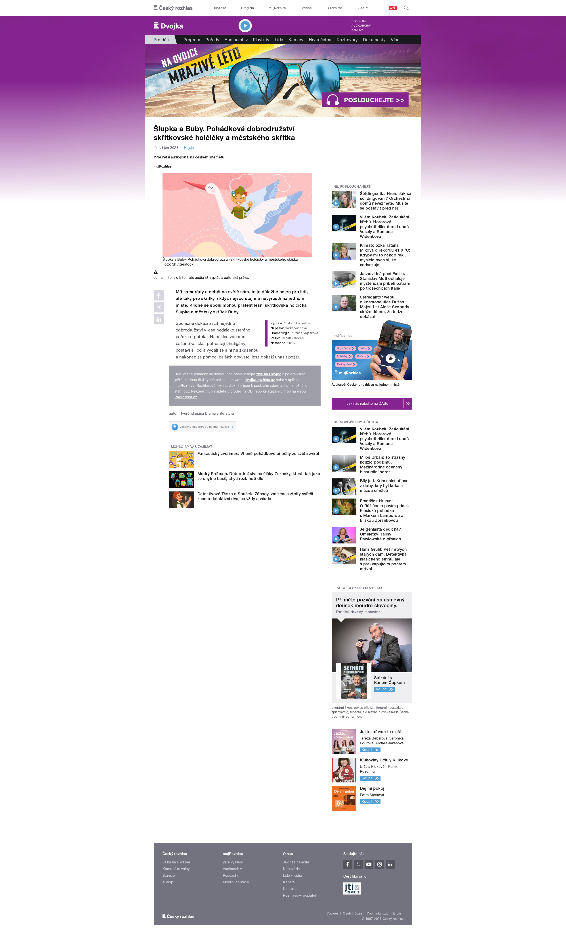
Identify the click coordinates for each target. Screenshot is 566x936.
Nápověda (291, 869)
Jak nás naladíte (296, 862)
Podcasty (230, 875)
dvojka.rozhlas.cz (260, 380)
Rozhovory (347, 39)
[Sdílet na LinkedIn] (159, 319)
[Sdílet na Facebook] (159, 295)
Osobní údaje (353, 913)
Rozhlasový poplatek (300, 895)
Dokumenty (374, 39)
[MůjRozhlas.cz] (162, 167)
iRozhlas (220, 8)
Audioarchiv (361, 25)
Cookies (332, 913)
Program (247, 8)
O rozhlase (335, 8)
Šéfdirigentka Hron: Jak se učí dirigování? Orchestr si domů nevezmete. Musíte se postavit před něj (385, 200)
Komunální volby (176, 869)
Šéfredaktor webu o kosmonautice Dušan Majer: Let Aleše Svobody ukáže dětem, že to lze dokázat (384, 307)
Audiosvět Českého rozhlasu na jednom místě (366, 384)
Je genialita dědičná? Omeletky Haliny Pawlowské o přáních (380, 534)
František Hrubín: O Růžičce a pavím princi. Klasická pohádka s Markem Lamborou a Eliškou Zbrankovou (384, 511)
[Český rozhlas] (173, 8)
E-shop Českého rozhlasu (358, 588)
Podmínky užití (377, 913)
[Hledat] (406, 8)
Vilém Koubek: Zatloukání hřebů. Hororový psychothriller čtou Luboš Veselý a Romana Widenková (384, 227)
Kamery (357, 30)
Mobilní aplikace (236, 882)
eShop (168, 882)
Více (397, 39)
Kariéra (288, 882)
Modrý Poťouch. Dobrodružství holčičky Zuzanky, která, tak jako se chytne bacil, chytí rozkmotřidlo (258, 476)
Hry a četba (320, 39)
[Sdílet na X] (159, 307)
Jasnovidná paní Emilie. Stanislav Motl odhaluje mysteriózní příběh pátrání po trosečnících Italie (385, 281)
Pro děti (161, 39)
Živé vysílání (344, 364)
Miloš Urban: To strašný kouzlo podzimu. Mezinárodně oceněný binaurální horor (382, 464)
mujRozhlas (277, 8)
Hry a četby (343, 348)
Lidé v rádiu (292, 875)
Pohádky (342, 356)
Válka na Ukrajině (176, 862)
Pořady (212, 39)
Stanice (306, 8)
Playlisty (261, 39)
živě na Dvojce (268, 374)
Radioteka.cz (185, 397)
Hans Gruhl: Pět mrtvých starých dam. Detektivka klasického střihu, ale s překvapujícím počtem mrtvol (383, 559)
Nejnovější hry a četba (355, 422)
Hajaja (189, 148)
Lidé (279, 39)
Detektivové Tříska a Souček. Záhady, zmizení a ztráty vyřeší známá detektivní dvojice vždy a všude (255, 496)
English (398, 913)
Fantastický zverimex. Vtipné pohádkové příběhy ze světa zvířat (258, 453)
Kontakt (289, 889)
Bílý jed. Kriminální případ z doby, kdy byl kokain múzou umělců (384, 485)
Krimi (363, 348)
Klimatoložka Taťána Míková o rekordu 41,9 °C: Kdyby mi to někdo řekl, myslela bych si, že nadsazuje (385, 255)
